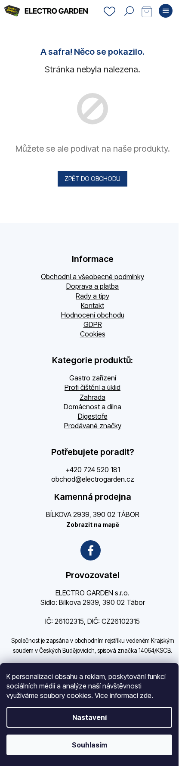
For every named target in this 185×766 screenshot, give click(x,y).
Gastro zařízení (92, 378)
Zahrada (92, 397)
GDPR (92, 324)
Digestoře (93, 416)
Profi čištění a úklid (92, 387)
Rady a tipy (92, 296)
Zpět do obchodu (92, 178)
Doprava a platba (92, 286)
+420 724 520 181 (92, 469)
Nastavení (89, 717)
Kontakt (92, 305)
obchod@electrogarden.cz (92, 479)
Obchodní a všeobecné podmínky (92, 276)
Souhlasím (89, 745)
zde (145, 695)
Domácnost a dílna (92, 406)
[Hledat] (129, 10)
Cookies (92, 334)
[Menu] (165, 10)
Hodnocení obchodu (92, 315)
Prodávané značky (92, 425)
